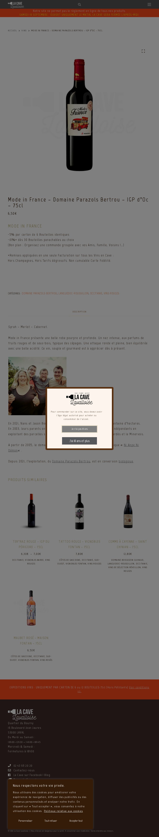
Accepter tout (75, 820)
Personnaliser (25, 820)
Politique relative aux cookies (63, 811)
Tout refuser (51, 820)
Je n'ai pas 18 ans (80, 429)
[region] (50, 804)
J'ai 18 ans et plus (80, 441)
